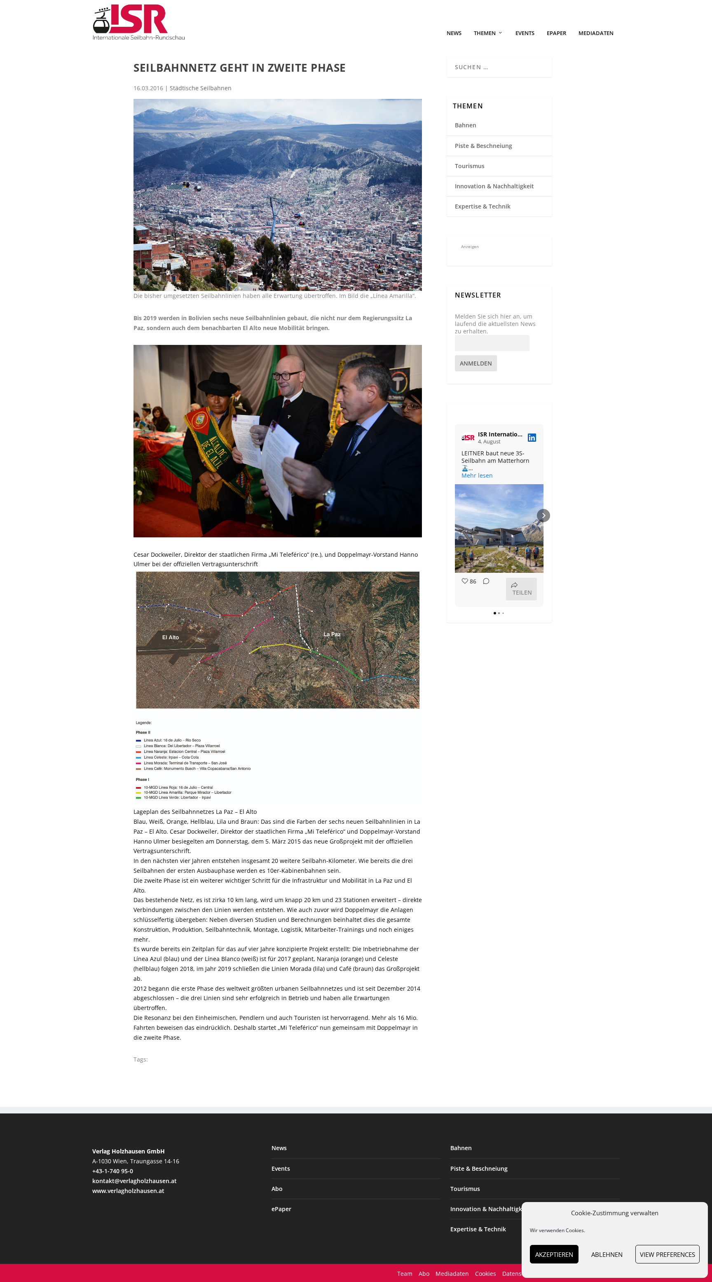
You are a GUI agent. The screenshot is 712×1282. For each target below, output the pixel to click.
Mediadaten (596, 33)
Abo (277, 1189)
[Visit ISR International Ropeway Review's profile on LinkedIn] (468, 437)
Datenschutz (519, 1273)
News (454, 33)
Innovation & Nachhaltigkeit (494, 186)
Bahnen (465, 125)
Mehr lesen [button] (477, 475)
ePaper (556, 33)
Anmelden (476, 363)
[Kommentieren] (483, 589)
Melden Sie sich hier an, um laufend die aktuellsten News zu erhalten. (495, 324)
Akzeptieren (554, 1254)
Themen (485, 33)
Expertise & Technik (483, 206)
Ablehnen (607, 1254)
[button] (454, 515)
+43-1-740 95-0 (112, 1171)
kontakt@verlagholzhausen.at (134, 1181)
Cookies (485, 1273)
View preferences (667, 1254)
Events (524, 33)
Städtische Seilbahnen (201, 88)
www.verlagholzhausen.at (128, 1191)
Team (404, 1273)
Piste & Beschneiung (483, 146)
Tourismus (470, 166)
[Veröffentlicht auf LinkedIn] (532, 438)
